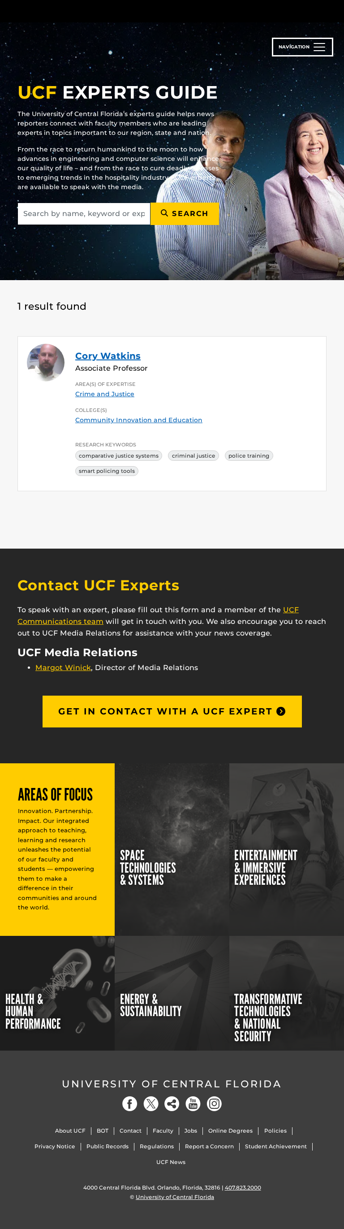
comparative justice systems (119, 455)
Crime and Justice (104, 394)
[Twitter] (151, 1103)
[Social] (172, 1103)
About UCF (70, 1130)
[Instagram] (214, 1103)
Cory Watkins (108, 356)
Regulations (157, 1146)
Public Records (107, 1146)
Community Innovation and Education (138, 420)
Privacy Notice (54, 1146)
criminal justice (193, 455)
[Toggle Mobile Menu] (324, 10)
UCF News (170, 1162)
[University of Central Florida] (77, 11)
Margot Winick (63, 667)
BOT (102, 1130)
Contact (131, 1130)
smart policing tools (107, 470)
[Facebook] (130, 1103)
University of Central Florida (172, 1084)
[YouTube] (193, 1103)
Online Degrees (230, 1130)
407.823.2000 (243, 1187)
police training (249, 455)
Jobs (191, 1130)
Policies (275, 1130)
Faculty (163, 1130)
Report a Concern (209, 1146)
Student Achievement (276, 1146)
